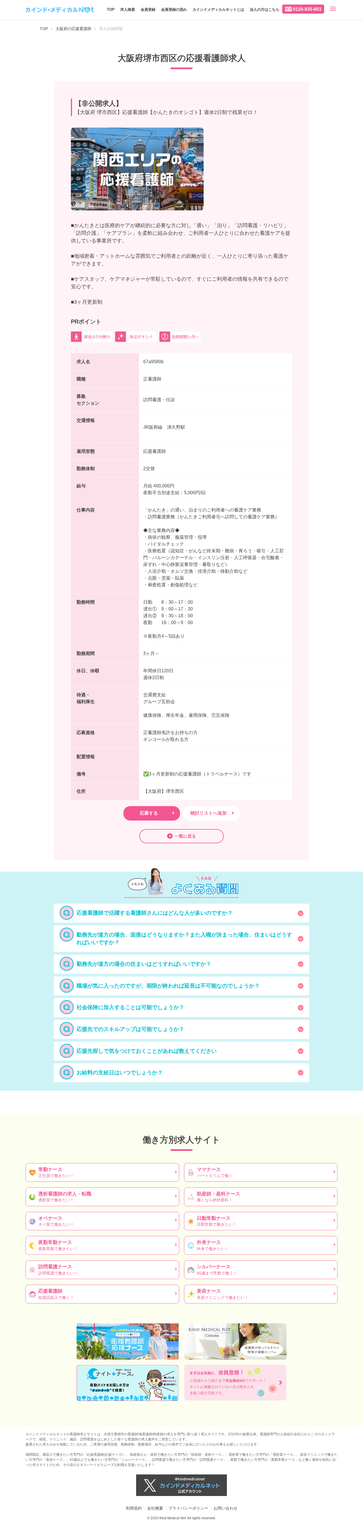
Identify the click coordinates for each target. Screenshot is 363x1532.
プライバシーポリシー (188, 1508)
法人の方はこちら (264, 9)
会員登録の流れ (174, 9)
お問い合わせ (225, 1508)
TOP (111, 9)
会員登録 (148, 9)
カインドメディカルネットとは (218, 9)
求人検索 (127, 9)
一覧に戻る (185, 836)
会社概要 (155, 1508)
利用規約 (134, 1508)
